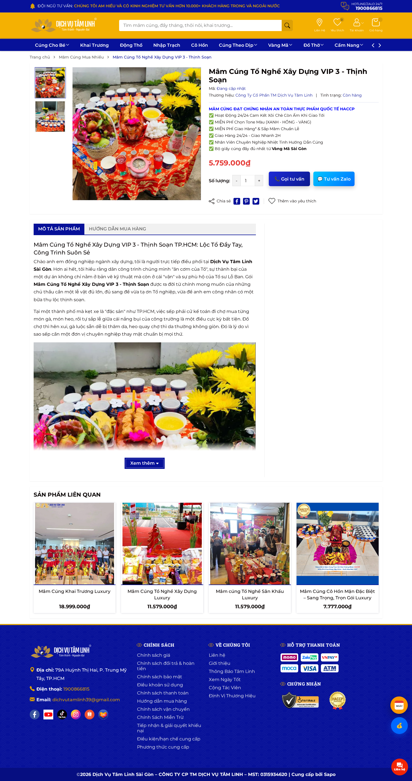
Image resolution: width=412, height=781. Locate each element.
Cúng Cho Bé (50, 45)
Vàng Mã (278, 45)
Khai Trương (94, 45)
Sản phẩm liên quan (67, 494)
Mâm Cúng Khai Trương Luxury (74, 591)
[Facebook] (35, 714)
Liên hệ (217, 655)
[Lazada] (103, 714)
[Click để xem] (136, 133)
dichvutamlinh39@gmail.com (86, 699)
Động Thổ (131, 45)
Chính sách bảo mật (159, 676)
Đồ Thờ (312, 45)
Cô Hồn (199, 45)
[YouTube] (48, 714)
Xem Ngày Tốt (225, 679)
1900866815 (76, 689)
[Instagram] (76, 714)
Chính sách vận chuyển (163, 709)
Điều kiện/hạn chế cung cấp (168, 739)
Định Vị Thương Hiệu (232, 695)
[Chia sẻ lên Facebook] (236, 201)
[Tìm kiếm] (287, 25)
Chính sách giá (153, 655)
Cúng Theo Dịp (236, 45)
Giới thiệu (219, 663)
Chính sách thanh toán (163, 693)
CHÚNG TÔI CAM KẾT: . (122, 5)
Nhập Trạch (166, 45)
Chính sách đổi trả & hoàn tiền (166, 666)
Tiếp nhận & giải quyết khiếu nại (169, 728)
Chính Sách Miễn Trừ (160, 717)
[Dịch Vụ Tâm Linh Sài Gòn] (63, 25)
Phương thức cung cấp (163, 747)
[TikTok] (62, 714)
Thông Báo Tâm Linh (232, 671)
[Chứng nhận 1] (301, 700)
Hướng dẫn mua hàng (162, 701)
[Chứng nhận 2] (337, 700)
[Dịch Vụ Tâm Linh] (60, 651)
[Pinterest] (246, 201)
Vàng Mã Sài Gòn (289, 148)
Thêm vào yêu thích (296, 201)
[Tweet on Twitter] (256, 201)
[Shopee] (89, 714)
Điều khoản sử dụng (160, 685)
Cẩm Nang (347, 45)
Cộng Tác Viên (225, 687)
